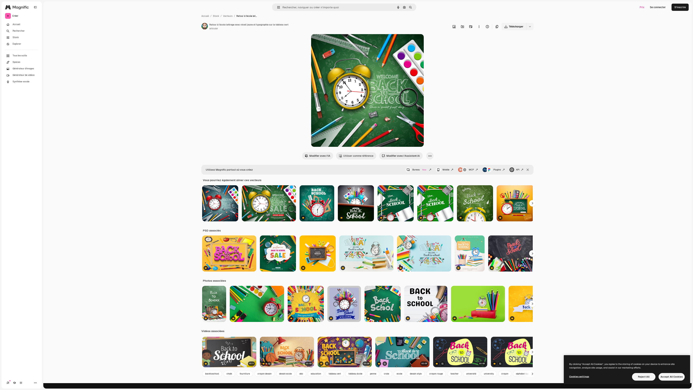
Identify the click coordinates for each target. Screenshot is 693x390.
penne (373, 373)
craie (386, 373)
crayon (504, 373)
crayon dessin (265, 373)
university (489, 373)
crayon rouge (436, 373)
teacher (454, 373)
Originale (335, 41)
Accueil (205, 16)
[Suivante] (532, 203)
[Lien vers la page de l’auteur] (204, 27)
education (316, 373)
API (517, 169)
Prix (642, 7)
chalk (229, 373)
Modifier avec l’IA (319, 155)
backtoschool (212, 373)
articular (213, 28)
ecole (399, 373)
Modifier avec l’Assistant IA (403, 155)
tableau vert (335, 373)
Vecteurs (227, 16)
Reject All (644, 376)
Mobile (446, 169)
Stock (216, 16)
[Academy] (14, 383)
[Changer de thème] (21, 383)
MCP (471, 169)
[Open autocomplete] (277, 7)
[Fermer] (527, 169)
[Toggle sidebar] (35, 7)
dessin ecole (285, 373)
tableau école (355, 373)
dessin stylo (416, 373)
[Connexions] (8, 383)
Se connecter (658, 7)
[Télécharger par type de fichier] (529, 26)
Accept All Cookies (672, 376)
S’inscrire (680, 7)
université (471, 373)
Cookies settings (579, 376)
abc (301, 373)
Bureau (419, 169)
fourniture (245, 373)
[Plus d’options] (479, 26)
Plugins (497, 169)
